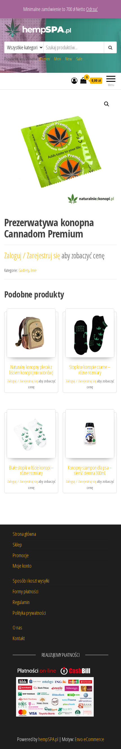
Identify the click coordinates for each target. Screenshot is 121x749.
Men (57, 58)
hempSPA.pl (48, 739)
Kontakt (19, 638)
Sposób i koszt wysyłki (31, 580)
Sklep (17, 544)
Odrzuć (92, 9)
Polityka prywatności (29, 612)
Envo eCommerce (89, 739)
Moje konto (22, 565)
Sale (79, 58)
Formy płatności (25, 591)
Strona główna (24, 533)
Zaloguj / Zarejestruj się (33, 255)
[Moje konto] (74, 80)
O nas (17, 627)
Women (45, 58)
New (68, 58)
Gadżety (24, 270)
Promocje (21, 555)
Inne (34, 270)
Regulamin (21, 602)
